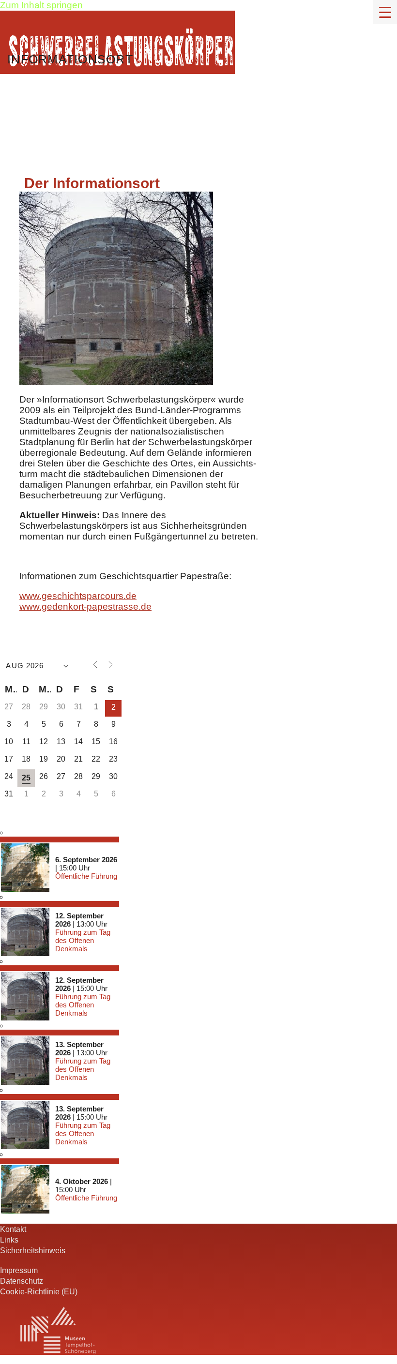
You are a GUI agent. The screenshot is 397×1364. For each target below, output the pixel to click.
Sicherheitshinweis (32, 1250)
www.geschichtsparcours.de (78, 596)
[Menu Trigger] (385, 12)
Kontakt (13, 1229)
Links (9, 1239)
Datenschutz (21, 1280)
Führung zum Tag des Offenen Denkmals (82, 940)
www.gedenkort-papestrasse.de (85, 606)
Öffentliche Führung (86, 876)
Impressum (19, 1270)
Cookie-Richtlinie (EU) (38, 1291)
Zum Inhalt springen (41, 5)
